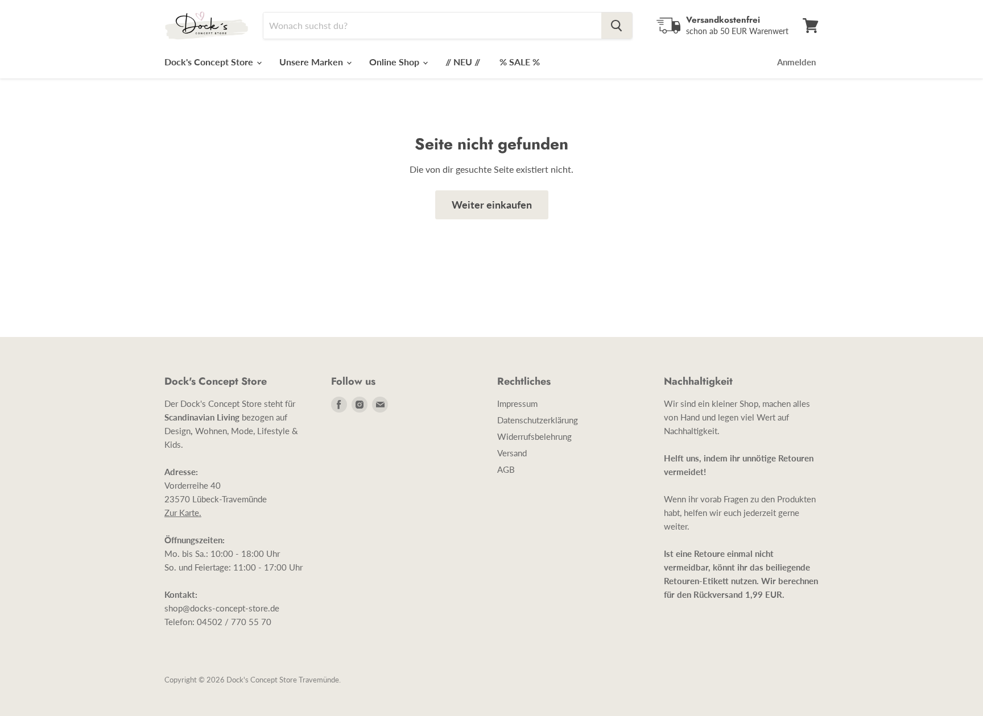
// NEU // (462, 61)
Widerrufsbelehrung (534, 436)
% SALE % (519, 61)
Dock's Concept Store (209, 61)
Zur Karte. (182, 512)
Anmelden (796, 62)
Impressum (517, 403)
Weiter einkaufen (492, 204)
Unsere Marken (312, 61)
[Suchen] (616, 26)
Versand (512, 453)
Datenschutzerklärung (537, 420)
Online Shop (395, 61)
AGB (506, 469)
